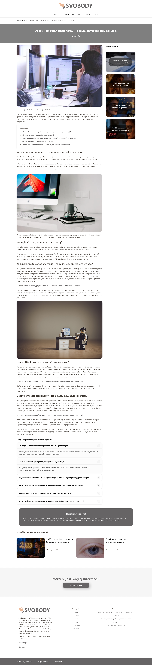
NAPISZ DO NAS (76, 585)
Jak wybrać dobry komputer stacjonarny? (38, 135)
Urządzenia (69, 14)
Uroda (76, 622)
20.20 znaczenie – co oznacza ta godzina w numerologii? (120, 129)
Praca (80, 14)
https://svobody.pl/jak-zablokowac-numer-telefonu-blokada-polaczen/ (52, 286)
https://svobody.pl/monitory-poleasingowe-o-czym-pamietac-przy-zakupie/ (54, 381)
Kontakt (22, 647)
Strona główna (22, 20)
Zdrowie (89, 14)
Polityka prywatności (24, 662)
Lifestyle (57, 14)
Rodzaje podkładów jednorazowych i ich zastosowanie (121, 62)
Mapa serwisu (43, 662)
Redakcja (23, 642)
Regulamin (58, 662)
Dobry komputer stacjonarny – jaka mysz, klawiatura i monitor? (46, 145)
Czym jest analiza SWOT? (116, 625)
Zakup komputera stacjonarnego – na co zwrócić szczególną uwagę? (49, 138)
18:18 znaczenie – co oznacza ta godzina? (121, 84)
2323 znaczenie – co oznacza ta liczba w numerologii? (59, 540)
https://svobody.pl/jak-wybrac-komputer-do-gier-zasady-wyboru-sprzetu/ (53, 415)
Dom (97, 14)
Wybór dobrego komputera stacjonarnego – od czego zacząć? (46, 132)
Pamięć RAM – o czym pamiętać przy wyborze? (40, 141)
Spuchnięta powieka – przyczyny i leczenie (116, 540)
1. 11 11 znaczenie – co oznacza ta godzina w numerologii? (121, 107)
